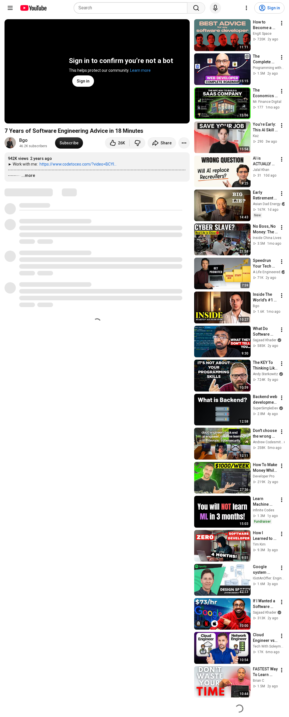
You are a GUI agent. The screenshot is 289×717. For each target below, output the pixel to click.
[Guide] (10, 8)
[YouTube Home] (33, 8)
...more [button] (28, 175)
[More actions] (184, 143)
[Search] (196, 8)
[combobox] (132, 8)
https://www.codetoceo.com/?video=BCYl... (78, 164)
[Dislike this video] (137, 143)
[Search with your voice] (215, 8)
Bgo (23, 140)
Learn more (140, 70)
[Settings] (246, 8)
